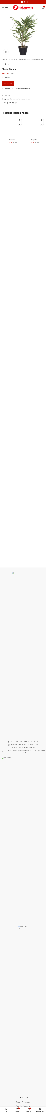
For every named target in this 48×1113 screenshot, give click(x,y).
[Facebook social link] (19, 2)
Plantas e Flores (23, 59)
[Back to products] (5, 64)
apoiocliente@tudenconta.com (24, 747)
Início (3, 59)
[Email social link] (21, 2)
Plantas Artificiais (37, 59)
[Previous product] (3, 64)
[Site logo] (23, 7)
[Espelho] (12, 127)
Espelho (12, 140)
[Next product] (8, 64)
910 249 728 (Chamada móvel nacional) (24, 744)
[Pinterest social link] (24, 2)
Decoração (11, 59)
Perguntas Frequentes (23, 1106)
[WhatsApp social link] (27, 2)
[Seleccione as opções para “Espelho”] (20, 124)
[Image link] (23, 655)
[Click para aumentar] (5, 51)
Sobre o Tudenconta (23, 1102)
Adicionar (8, 83)
